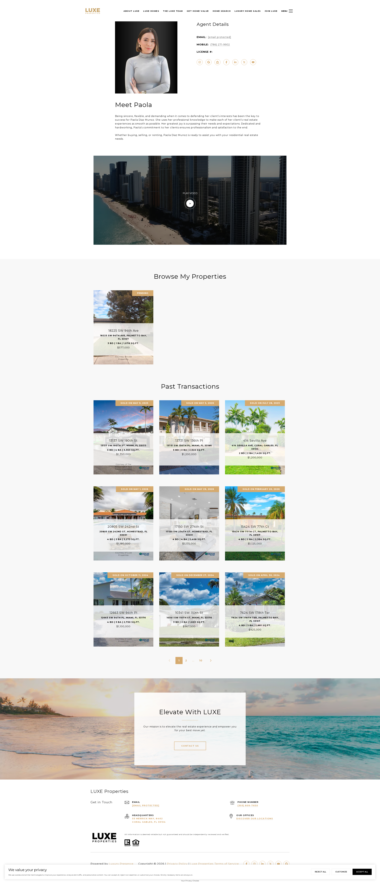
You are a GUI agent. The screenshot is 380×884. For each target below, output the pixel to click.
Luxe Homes (151, 11)
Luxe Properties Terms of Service (214, 863)
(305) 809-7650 (248, 805)
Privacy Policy (177, 863)
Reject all (320, 872)
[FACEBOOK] (226, 62)
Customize (341, 872)
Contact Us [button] (190, 746)
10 (200, 660)
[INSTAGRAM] (200, 62)
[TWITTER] (244, 62)
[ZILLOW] (217, 62)
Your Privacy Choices (190, 881)
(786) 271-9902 (220, 44)
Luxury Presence (121, 863)
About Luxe (131, 11)
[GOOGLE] (209, 62)
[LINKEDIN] (235, 62)
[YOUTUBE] (253, 62)
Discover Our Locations (254, 818)
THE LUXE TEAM (173, 11)
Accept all (362, 872)
